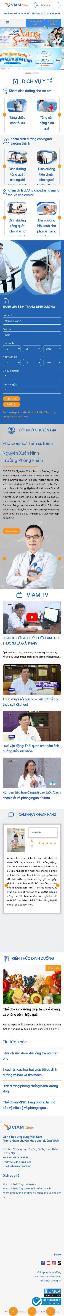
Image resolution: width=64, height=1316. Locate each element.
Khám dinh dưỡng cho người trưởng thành (27, 1188)
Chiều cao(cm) (11, 370)
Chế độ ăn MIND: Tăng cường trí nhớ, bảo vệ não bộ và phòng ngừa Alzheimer (29, 1107)
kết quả (11, 398)
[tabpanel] (32, 59)
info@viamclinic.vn (20, 1166)
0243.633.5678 (22, 1161)
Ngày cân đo (10, 356)
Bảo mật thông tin (51, 1280)
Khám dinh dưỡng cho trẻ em (19, 1184)
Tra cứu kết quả (35, 23)
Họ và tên (8, 315)
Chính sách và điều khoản (47, 1276)
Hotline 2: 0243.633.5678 (46, 13)
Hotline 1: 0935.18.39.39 (16, 13)
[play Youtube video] (32, 617)
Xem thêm (12, 531)
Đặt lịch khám (53, 23)
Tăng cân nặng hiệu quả (47, 123)
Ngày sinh (8, 343)
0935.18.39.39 (20, 1157)
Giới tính (7, 329)
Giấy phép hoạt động (49, 1272)
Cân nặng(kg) (10, 384)
